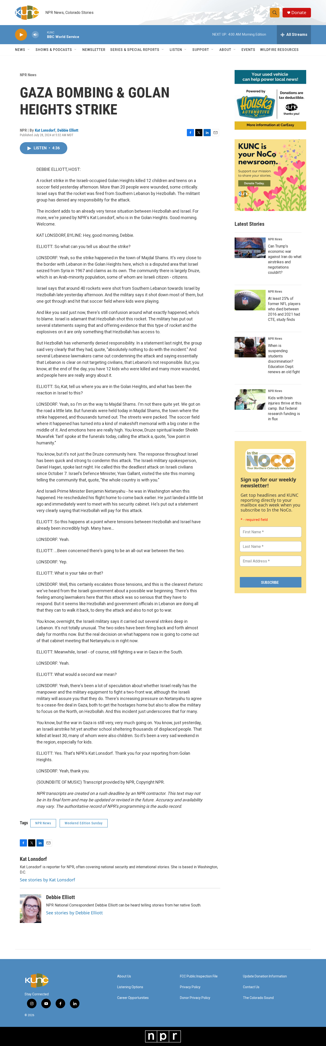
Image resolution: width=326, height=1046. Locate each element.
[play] (21, 35)
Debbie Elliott (67, 130)
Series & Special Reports (134, 50)
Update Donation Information (265, 976)
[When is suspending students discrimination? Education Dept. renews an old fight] (250, 347)
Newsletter (93, 50)
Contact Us (251, 987)
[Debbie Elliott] (30, 908)
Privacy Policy (190, 987)
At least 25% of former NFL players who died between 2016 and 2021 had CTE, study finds (284, 309)
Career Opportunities (133, 998)
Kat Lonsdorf (45, 130)
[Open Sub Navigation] (29, 50)
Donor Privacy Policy (195, 998)
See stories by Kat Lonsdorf (47, 880)
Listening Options (130, 987)
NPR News (28, 74)
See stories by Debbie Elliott (74, 913)
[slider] (43, 34)
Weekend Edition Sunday (84, 823)
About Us (124, 976)
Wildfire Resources (279, 50)
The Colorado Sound (258, 998)
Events (248, 50)
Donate (298, 12)
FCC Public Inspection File (199, 976)
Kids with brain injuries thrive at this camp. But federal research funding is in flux (284, 408)
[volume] (35, 34)
